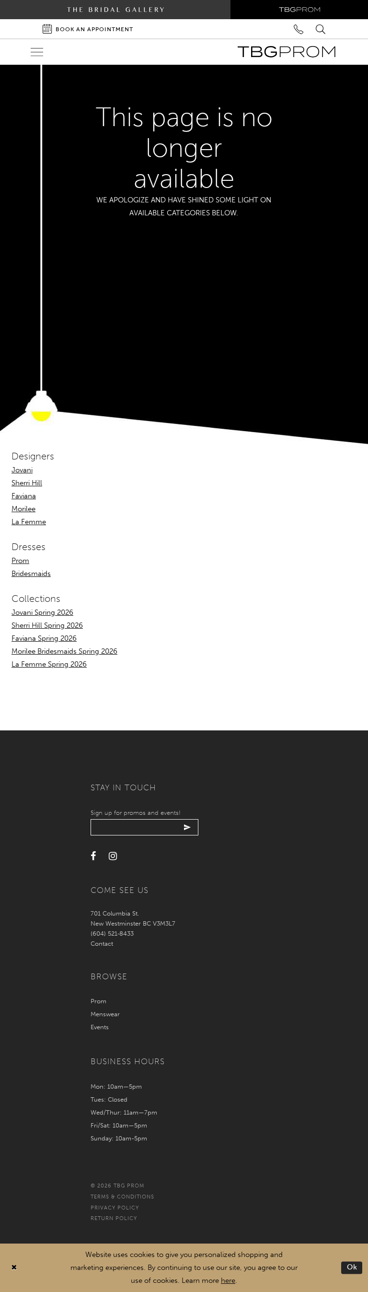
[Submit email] (187, 827)
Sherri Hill (27, 483)
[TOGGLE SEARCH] (321, 28)
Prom (20, 560)
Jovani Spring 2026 (42, 612)
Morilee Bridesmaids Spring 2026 (64, 651)
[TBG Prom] (286, 52)
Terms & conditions (122, 1197)
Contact (102, 943)
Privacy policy (115, 1208)
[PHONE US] (299, 28)
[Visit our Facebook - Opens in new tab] (93, 856)
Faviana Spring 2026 (44, 638)
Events (100, 1027)
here (228, 1280)
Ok (352, 1267)
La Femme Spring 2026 (49, 664)
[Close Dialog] (14, 1267)
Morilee (23, 509)
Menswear (105, 1014)
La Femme (29, 521)
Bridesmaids (31, 573)
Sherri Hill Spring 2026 (47, 625)
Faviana (24, 496)
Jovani (22, 470)
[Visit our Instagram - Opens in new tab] (113, 856)
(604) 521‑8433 (112, 933)
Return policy (114, 1218)
